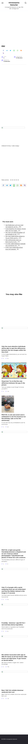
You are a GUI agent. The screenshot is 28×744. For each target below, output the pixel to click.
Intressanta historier (14, 4)
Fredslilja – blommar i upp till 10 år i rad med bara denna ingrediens (13, 624)
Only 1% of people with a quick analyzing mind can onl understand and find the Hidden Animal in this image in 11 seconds (14, 590)
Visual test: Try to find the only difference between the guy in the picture (13, 383)
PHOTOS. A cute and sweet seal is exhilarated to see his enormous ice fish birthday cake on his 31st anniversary (14, 417)
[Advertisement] (14, 29)
